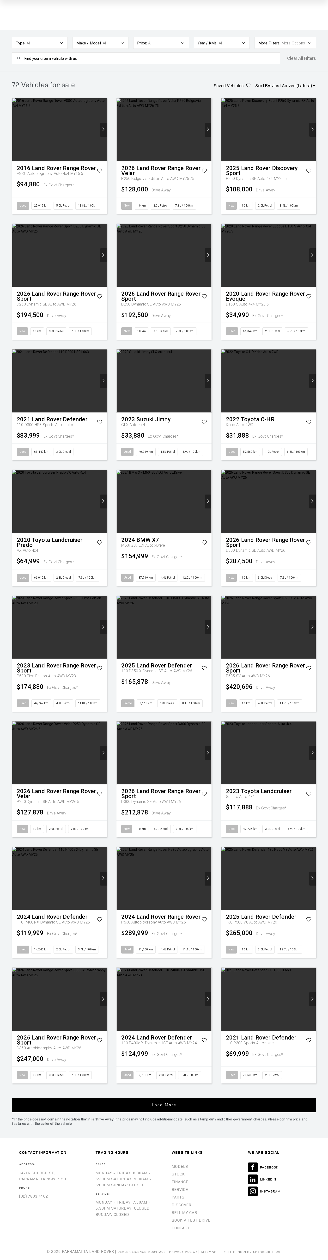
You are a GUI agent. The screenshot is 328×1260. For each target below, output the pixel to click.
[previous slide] (15, 130)
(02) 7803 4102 (33, 1196)
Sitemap (209, 1251)
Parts (178, 1197)
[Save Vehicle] (99, 172)
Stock (178, 1174)
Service (180, 1189)
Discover (181, 1204)
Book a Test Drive (191, 1220)
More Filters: (269, 43)
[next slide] (103, 130)
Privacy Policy (183, 1251)
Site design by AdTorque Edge (252, 1252)
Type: (20, 43)
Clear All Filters (301, 58)
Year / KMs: (207, 43)
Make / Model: (89, 43)
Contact (181, 1227)
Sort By (262, 85)
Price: (142, 43)
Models (180, 1166)
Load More (164, 1105)
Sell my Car (184, 1212)
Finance (180, 1181)
